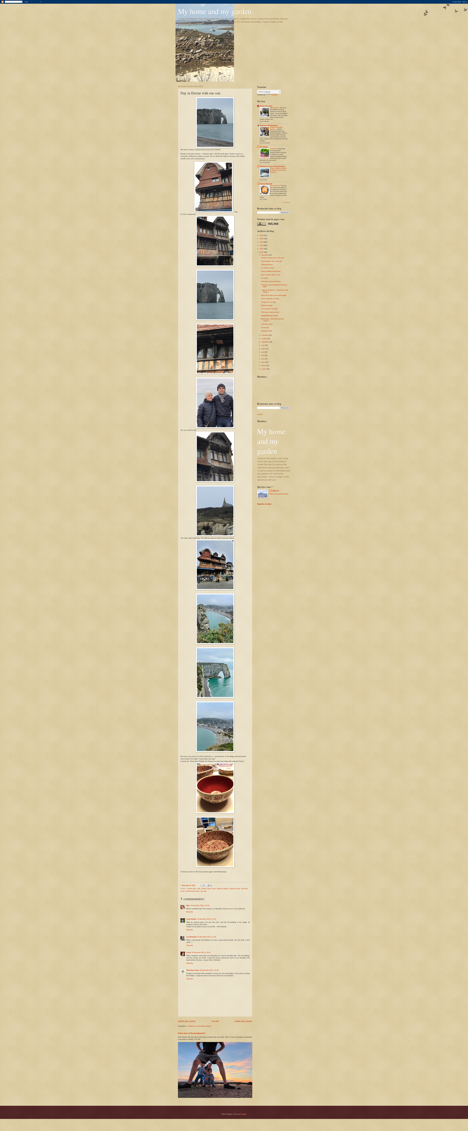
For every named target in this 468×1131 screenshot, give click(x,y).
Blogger (243, 1114)
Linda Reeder (191, 919)
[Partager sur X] (206, 885)
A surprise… (265, 278)
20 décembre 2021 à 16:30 (209, 970)
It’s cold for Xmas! (267, 268)
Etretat (203, 888)
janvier (264, 369)
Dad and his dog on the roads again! (274, 295)
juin (263, 352)
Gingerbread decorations (269, 315)
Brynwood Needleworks (269, 125)
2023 (262, 245)
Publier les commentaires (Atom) (199, 1026)
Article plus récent (186, 1021)
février (264, 365)
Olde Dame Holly (192, 970)
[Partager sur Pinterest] (211, 885)
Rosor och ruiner (266, 106)
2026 (262, 235)
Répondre (189, 912)
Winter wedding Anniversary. (271, 271)
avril (263, 359)
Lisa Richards (191, 937)
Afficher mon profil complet (278, 494)
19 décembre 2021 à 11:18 (206, 919)
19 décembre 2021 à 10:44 (199, 905)
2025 (262, 239)
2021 (262, 252)
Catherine (275, 491)
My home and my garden (214, 11)
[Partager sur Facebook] (208, 885)
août (263, 345)
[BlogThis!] (204, 885)
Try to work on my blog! (269, 309)
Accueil (215, 1021)
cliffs (198, 888)
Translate (274, 95)
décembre (265, 255)
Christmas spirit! (267, 324)
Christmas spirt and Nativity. (271, 281)
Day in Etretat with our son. (270, 275)
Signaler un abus (264, 504)
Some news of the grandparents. (192, 1033)
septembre (265, 342)
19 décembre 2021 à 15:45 (201, 952)
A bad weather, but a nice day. (271, 261)
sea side (203, 891)
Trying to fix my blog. (268, 302)
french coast (211, 888)
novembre (265, 335)
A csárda (273, 149)
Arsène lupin (191, 888)
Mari (188, 905)
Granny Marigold (266, 184)
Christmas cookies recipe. (270, 312)
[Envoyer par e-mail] (201, 885)
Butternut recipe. (267, 305)
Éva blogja (264, 147)
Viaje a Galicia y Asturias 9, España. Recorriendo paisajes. (278, 170)
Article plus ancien (243, 1021)
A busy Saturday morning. (270, 299)
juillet (264, 349)
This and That (275, 186)
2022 (262, 249)
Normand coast (234, 888)
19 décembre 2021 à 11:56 (206, 937)
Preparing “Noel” (266, 331)
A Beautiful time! (267, 265)
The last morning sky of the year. (272, 258)
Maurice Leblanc (222, 888)
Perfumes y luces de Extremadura (272, 166)
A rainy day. (265, 327)
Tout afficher (286, 202)
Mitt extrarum (274, 108)
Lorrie (188, 952)
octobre (264, 339)
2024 (262, 242)
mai (263, 355)
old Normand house (192, 891)
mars (264, 362)
